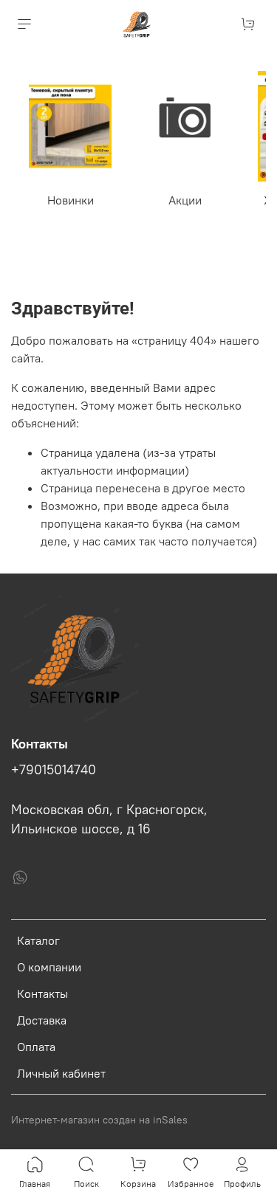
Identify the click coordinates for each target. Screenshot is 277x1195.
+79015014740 (53, 770)
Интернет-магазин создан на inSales (99, 1119)
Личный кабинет (61, 1073)
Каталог (38, 940)
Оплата (36, 1046)
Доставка (41, 1020)
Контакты (42, 993)
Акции (185, 200)
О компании (49, 967)
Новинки (70, 200)
